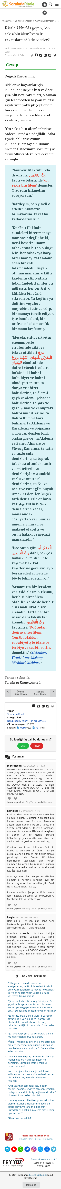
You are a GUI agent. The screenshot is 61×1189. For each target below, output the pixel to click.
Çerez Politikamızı (38, 1174)
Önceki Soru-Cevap (21, 692)
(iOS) (37, 1139)
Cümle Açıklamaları (44, 20)
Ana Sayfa (7, 20)
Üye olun (47, 802)
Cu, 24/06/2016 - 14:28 (34, 765)
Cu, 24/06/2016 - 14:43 (29, 811)
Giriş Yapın (31, 802)
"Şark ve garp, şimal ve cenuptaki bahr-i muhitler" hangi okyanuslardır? (30, 1035)
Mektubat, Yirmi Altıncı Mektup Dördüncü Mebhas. (29, 657)
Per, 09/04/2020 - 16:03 (27, 917)
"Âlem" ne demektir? (19, 1118)
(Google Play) (26, 1139)
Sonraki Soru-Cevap (40, 692)
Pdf (38, 727)
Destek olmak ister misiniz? (44, 1159)
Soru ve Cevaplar (23, 20)
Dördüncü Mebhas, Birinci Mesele (26, 720)
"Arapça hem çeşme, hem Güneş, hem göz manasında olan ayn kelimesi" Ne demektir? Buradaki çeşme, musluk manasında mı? (32, 1061)
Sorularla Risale (16, 714)
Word (23, 727)
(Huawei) (48, 1139)
